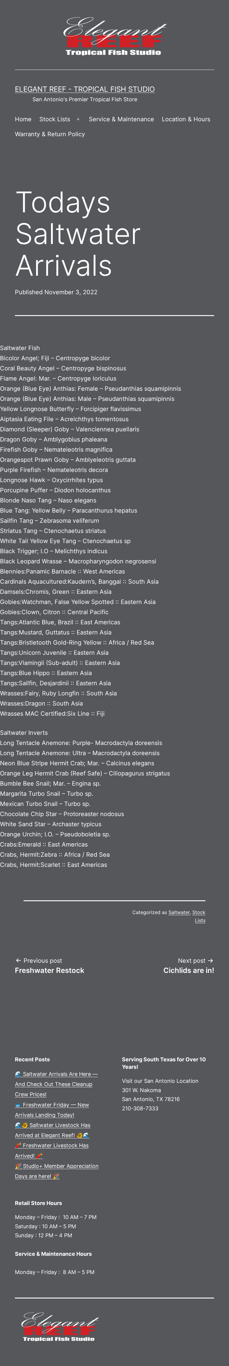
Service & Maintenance (121, 119)
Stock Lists (54, 119)
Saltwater (179, 912)
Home (23, 119)
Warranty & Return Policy (50, 134)
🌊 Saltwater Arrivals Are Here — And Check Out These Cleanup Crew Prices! (56, 1084)
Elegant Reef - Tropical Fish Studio (85, 89)
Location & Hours (186, 119)
